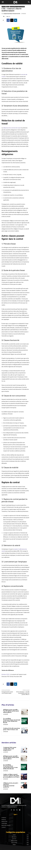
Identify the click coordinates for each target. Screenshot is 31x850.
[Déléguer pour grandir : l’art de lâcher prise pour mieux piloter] (24, 712)
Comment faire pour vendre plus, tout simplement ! (9, 749)
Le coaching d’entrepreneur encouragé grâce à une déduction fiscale (11, 720)
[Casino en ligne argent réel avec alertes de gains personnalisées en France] (24, 776)
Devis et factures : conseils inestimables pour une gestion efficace (22, 693)
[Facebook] (8, 20)
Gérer (7, 6)
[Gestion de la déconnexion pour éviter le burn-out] (24, 730)
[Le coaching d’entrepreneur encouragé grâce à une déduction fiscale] (24, 721)
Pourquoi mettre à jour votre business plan (7, 692)
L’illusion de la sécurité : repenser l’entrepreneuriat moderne (10, 785)
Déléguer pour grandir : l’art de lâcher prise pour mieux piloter (11, 711)
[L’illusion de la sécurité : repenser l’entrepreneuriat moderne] (24, 785)
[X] (11, 20)
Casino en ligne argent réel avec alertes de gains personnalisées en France (11, 776)
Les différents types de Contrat (17, 6)
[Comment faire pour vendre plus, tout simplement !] (24, 750)
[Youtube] (20, 810)
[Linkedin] (15, 20)
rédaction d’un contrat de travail (12, 128)
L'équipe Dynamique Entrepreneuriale (11, 13)
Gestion (3, 6)
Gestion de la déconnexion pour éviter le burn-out (11, 729)
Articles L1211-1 (6, 674)
